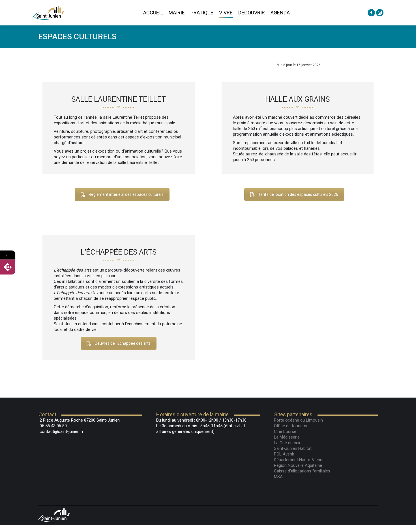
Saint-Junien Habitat (293, 448)
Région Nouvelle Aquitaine (298, 465)
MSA (278, 476)
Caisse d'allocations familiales (302, 471)
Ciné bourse (285, 431)
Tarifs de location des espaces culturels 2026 (298, 194)
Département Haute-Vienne (299, 459)
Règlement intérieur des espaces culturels (126, 194)
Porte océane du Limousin (298, 420)
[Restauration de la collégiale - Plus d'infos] (7, 267)
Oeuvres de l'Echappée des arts (123, 343)
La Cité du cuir (287, 442)
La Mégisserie (287, 437)
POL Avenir (284, 454)
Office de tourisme (291, 425)
